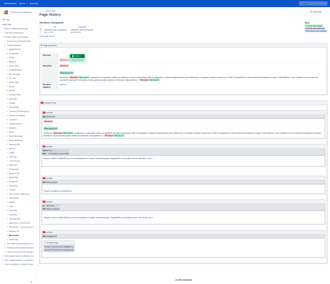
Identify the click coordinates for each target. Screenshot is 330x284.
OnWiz (11, 152)
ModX (11, 132)
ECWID (12, 91)
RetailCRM (13, 177)
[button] (3, 37)
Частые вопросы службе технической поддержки (27, 264)
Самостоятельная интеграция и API (22, 252)
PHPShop (13, 165)
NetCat (12, 148)
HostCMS (13, 99)
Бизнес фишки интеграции (16, 29)
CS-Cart (12, 78)
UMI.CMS (13, 210)
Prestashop (14, 169)
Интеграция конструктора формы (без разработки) (30, 248)
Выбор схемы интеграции (16, 37)
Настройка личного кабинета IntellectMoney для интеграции (31, 256)
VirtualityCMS (14, 219)
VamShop (13, 214)
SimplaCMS (14, 198)
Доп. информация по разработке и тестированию (27, 260)
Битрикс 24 (14, 231)
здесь (150, 158)
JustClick (13, 119)
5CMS (11, 57)
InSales (12, 103)
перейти (63, 84)
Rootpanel (13, 181)
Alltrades (12, 62)
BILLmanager (14, 74)
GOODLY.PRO (15, 95)
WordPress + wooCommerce (21, 227)
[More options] (326, 12)
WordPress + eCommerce (19, 223)
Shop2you (13, 186)
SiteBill (12, 202)
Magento (12, 128)
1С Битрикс (14, 53)
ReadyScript (14, 173)
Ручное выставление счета (19, 41)
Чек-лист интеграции (14, 33)
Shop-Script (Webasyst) (19, 194)
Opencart (13, 157)
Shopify (12, 190)
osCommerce (14, 161)
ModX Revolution (16, 136)
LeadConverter (15, 124)
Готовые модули (14, 45)
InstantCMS (14, 107)
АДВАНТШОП (15, 49)
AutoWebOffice (15, 70)
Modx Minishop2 (16, 140)
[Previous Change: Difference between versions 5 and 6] (40, 29)
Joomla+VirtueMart (17, 115)
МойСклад (13, 239)
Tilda (11, 206)
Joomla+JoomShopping (19, 111)
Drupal (12, 86)
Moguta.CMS (14, 144)
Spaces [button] (22, 3)
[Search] (301, 3)
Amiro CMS (13, 66)
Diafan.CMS (14, 82)
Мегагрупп (14, 235)
